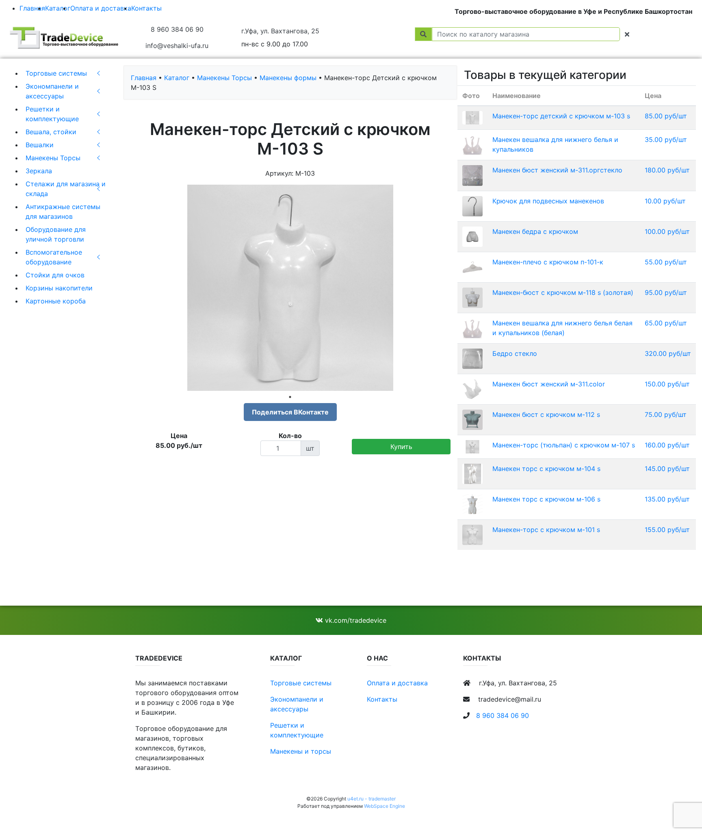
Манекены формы (288, 78)
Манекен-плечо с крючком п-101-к (547, 262)
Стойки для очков (55, 275)
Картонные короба (56, 301)
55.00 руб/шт (666, 262)
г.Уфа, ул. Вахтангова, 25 (280, 31)
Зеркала (39, 171)
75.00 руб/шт (666, 414)
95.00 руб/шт (666, 292)
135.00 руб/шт (667, 499)
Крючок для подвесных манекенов (548, 201)
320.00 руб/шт (668, 353)
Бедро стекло (514, 353)
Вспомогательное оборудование (54, 257)
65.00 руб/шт (666, 323)
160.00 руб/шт (667, 445)
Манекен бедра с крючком (535, 231)
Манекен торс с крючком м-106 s (546, 499)
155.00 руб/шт (667, 530)
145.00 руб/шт (667, 468)
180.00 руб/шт (667, 170)
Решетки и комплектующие (52, 114)
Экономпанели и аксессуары (52, 91)
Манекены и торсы (300, 751)
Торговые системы (56, 73)
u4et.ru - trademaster (371, 799)
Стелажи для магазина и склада (66, 189)
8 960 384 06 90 (177, 29)
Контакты (146, 8)
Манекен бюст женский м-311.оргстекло (557, 170)
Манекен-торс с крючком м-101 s (546, 530)
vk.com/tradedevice (354, 620)
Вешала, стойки (51, 132)
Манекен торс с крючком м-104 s (546, 468)
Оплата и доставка (100, 8)
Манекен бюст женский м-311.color (548, 384)
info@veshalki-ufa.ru (176, 45)
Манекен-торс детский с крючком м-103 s (561, 116)
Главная (32, 8)
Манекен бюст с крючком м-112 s (546, 414)
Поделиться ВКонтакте (290, 412)
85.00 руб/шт (666, 116)
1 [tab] (290, 397)
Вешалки (40, 145)
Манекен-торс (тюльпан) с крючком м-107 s (563, 445)
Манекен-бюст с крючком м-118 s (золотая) (562, 292)
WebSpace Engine (384, 806)
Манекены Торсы (53, 158)
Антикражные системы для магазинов (63, 211)
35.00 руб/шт (666, 139)
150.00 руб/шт (667, 384)
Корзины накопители (59, 288)
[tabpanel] (290, 288)
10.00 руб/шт (665, 201)
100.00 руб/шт (667, 231)
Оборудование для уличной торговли (56, 234)
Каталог (57, 8)
